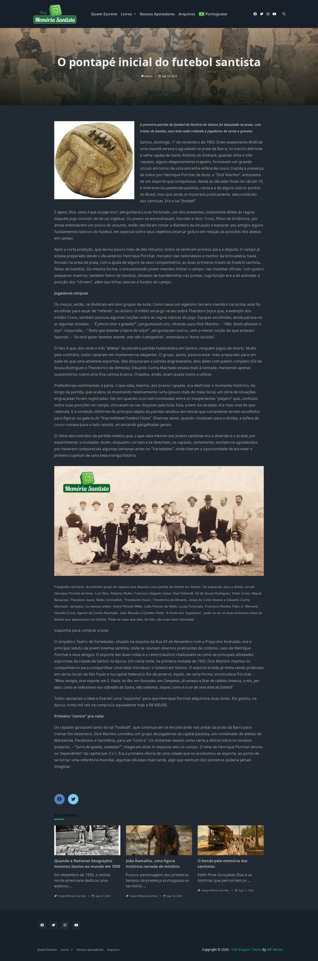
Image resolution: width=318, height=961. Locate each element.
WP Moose (275, 949)
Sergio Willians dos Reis (72, 896)
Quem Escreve (104, 14)
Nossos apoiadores (157, 14)
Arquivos (187, 14)
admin (148, 76)
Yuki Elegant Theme (246, 949)
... (70, 886)
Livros (126, 14)
